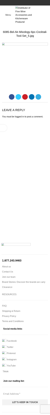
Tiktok (5, 371)
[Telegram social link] (38, 97)
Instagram (11, 359)
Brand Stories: (9, 282)
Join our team (8, 277)
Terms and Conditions (13, 321)
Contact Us (7, 272)
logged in (19, 116)
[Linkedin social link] (31, 97)
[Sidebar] (3, 128)
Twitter (9, 347)
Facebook (11, 341)
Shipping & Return (11, 311)
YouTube (11, 366)
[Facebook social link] (11, 97)
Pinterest (11, 353)
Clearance (7, 287)
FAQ (4, 306)
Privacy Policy (9, 316)
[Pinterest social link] (25, 97)
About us (6, 266)
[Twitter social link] (18, 97)
